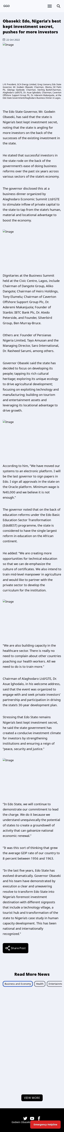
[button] (58, 6)
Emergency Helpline (45, 1124)
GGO (6, 6)
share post (18, 948)
